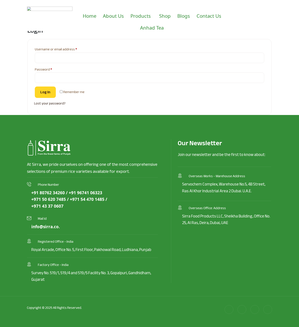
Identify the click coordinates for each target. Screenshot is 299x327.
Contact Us (209, 15)
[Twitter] (254, 309)
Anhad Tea (152, 27)
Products (140, 15)
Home (89, 15)
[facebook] (241, 309)
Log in (45, 92)
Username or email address (62, 49)
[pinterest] (267, 309)
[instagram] (229, 309)
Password (50, 69)
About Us (113, 15)
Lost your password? (49, 103)
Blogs (183, 15)
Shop (165, 15)
